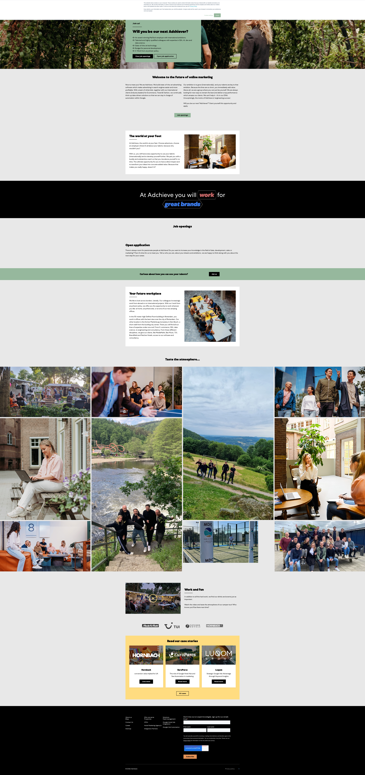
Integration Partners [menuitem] (151, 729)
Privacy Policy (193, 6)
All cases (182, 693)
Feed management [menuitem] (169, 719)
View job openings (142, 56)
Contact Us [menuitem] (129, 722)
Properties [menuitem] (147, 719)
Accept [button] (217, 15)
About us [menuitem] (128, 717)
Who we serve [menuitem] (149, 717)
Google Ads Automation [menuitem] (171, 727)
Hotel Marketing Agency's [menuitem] (153, 725)
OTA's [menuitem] (146, 722)
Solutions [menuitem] (166, 717)
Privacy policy (230, 769)
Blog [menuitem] (127, 719)
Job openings (182, 115)
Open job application (165, 56)
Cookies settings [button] (208, 15)
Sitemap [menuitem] (128, 729)
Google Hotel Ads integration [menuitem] (169, 723)
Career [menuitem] (127, 725)
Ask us (214, 274)
